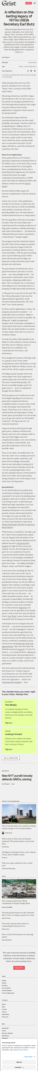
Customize (18, 1067)
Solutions (5, 985)
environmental (8, 682)
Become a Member (7, 1033)
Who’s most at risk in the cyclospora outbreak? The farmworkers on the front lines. (18, 841)
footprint (17, 682)
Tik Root (4, 868)
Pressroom (5, 1017)
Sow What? (12, 616)
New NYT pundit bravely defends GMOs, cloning (17, 777)
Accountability (6, 988)
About (4, 1004)
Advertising (5, 1035)
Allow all (19, 1062)
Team (3, 1007)
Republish (5, 1038)
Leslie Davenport (7, 940)
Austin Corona (6, 918)
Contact (4, 1009)
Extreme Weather (7, 990)
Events (4, 1030)
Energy (4, 980)
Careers (4, 1012)
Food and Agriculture (8, 993)
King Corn (23, 608)
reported (21, 649)
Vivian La (4, 857)
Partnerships (5, 1014)
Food (12, 784)
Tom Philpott (5, 57)
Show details (28, 1056)
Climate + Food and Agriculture (27, 66)
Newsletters (5, 1028)
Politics (4, 983)
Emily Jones (5, 929)
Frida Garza (8, 833)
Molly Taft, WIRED (7, 907)
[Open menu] (34, 3)
